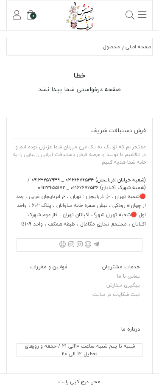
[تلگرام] (96, 245)
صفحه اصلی (138, 46)
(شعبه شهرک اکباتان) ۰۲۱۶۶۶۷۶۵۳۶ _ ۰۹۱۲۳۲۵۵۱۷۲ (92, 187)
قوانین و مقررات (48, 266)
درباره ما (130, 329)
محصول (111, 46)
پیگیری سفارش (123, 285)
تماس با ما (128, 276)
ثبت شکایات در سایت (116, 294)
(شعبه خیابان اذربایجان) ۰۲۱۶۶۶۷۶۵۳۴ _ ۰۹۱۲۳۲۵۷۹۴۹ (88, 180)
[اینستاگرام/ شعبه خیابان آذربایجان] (79, 245)
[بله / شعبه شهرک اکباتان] (63, 245)
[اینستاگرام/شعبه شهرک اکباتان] (71, 245)
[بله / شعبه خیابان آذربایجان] (88, 245)
